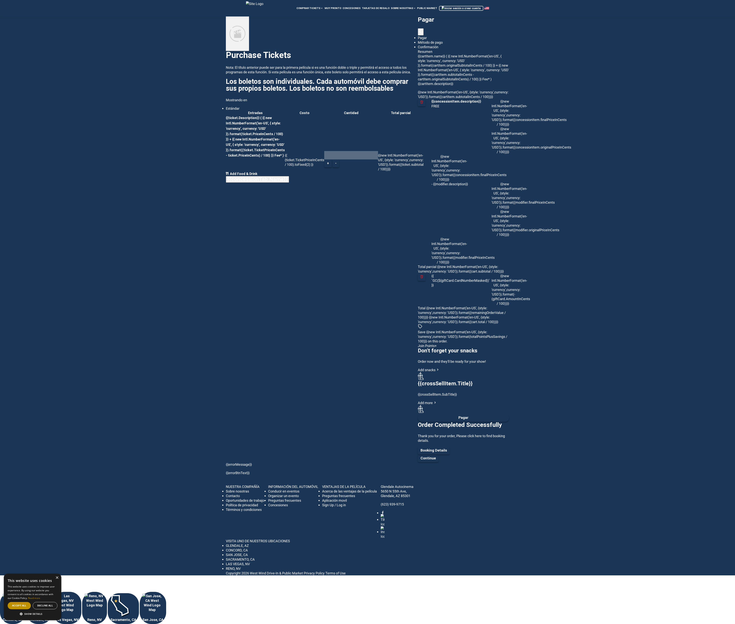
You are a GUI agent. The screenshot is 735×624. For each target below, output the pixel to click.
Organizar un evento (283, 495)
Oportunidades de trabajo (245, 500)
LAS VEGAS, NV (238, 564)
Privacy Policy (314, 573)
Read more (34, 598)
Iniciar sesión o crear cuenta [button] (462, 8)
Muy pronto (333, 8)
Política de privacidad (242, 505)
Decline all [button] (45, 605)
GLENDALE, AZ (237, 545)
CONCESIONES (352, 8)
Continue (428, 458)
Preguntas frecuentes (284, 500)
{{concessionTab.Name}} (257, 179)
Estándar (232, 108)
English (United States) (486, 8)
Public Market (427, 8)
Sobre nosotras (402, 8)
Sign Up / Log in (334, 505)
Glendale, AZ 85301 (395, 495)
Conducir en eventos (283, 491)
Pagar (463, 417)
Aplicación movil (334, 500)
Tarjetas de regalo (376, 8)
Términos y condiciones (244, 509)
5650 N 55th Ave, (394, 491)
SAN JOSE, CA (237, 554)
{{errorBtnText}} (238, 472)
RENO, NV (233, 568)
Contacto (233, 495)
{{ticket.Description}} (243, 118)
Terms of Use (335, 573)
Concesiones (278, 505)
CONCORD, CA (237, 550)
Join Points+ (427, 345)
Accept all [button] (19, 605)
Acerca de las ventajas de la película (349, 491)
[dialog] (32, 597)
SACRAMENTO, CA (240, 559)
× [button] (57, 577)
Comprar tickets (308, 8)
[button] (32, 614)
